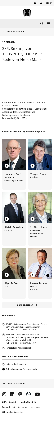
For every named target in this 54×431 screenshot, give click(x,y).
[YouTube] (37, 394)
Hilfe (4, 402)
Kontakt (13, 402)
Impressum (35, 407)
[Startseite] (27, 13)
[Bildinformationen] (22, 166)
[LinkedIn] (12, 394)
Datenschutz (23, 407)
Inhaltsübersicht (28, 402)
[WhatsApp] (28, 394)
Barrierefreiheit (8, 407)
